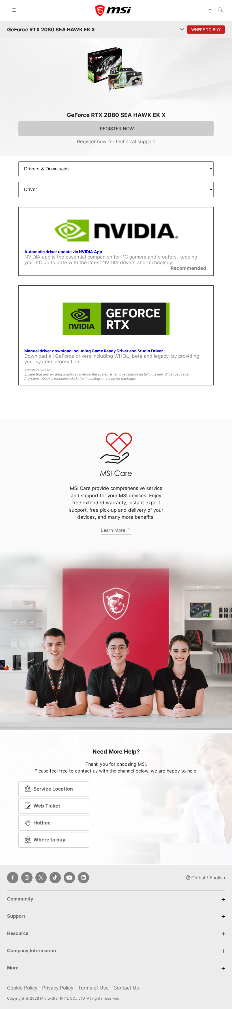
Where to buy (49, 840)
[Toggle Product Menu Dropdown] (182, 29)
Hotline (42, 823)
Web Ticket (46, 806)
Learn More (114, 530)
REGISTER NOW (117, 128)
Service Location (53, 789)
